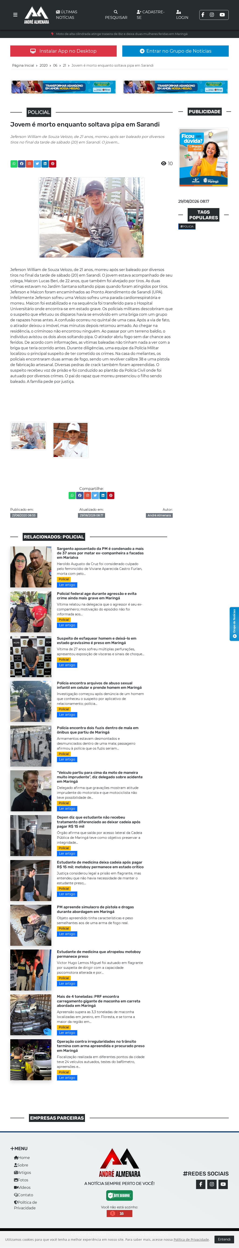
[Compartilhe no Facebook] (21, 164)
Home (24, 1157)
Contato (25, 1195)
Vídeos (24, 1187)
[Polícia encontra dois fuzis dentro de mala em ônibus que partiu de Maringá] (30, 746)
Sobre (22, 1165)
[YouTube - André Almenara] (223, 1184)
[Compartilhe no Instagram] (29, 164)
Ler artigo (67, 585)
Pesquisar (116, 17)
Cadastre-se (151, 15)
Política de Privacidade (191, 1239)
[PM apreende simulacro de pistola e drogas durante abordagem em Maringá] (30, 925)
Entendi (224, 1239)
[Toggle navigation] (15, 14)
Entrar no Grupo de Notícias (178, 51)
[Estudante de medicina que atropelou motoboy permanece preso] (30, 970)
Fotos (23, 1180)
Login (182, 17)
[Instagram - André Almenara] (212, 1184)
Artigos (24, 1172)
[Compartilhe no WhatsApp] (14, 164)
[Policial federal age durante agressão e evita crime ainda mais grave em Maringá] (30, 611)
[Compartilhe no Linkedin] (45, 164)
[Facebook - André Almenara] (200, 1184)
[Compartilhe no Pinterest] (52, 164)
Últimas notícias (66, 15)
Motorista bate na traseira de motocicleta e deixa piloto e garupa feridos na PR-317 (122, 34)
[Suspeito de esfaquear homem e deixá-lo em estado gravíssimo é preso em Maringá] (30, 656)
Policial (64, 579)
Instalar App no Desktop (68, 51)
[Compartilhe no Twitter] (37, 164)
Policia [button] (188, 226)
